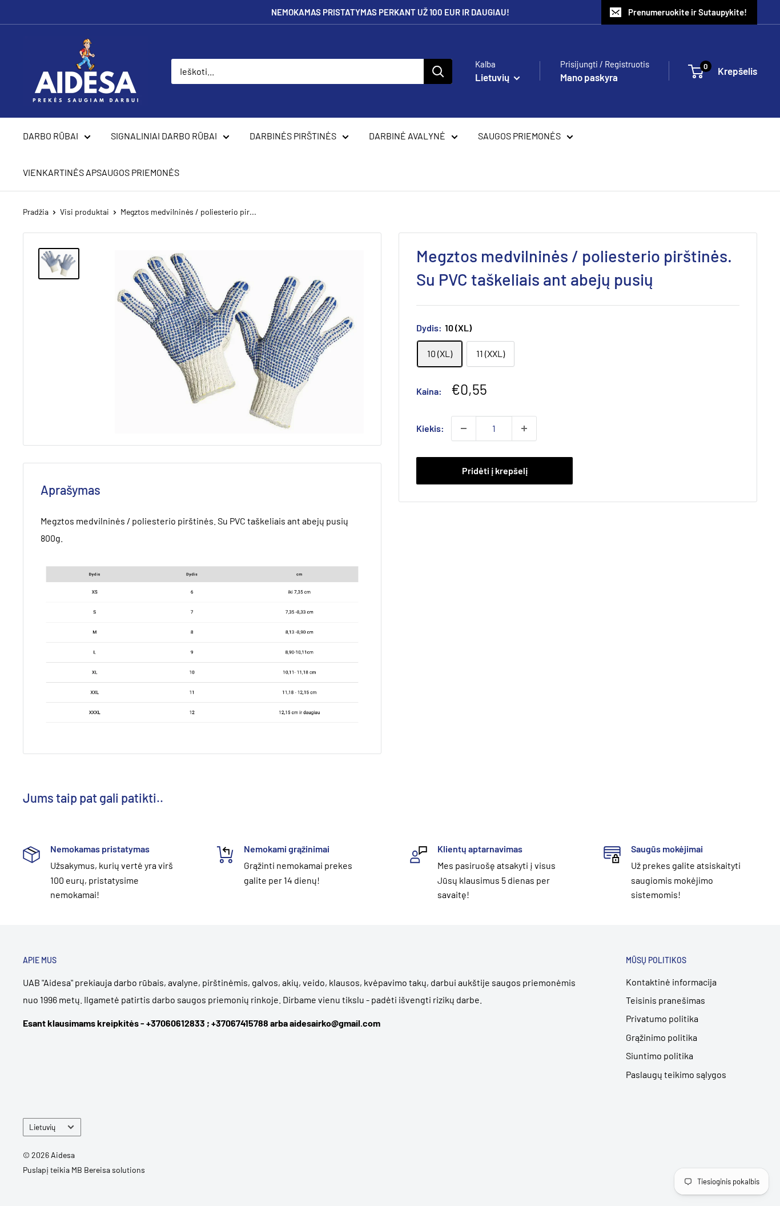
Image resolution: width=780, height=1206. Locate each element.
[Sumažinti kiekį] (464, 428)
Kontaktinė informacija (671, 981)
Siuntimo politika (659, 1055)
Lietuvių (42, 1127)
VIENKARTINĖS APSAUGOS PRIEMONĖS (101, 172)
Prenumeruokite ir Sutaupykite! (687, 12)
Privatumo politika (662, 1018)
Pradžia (36, 212)
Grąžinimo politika (661, 1037)
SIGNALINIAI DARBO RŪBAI (164, 135)
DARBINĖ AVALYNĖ (407, 135)
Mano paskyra (589, 77)
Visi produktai (84, 212)
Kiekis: (430, 428)
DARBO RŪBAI (50, 135)
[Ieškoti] (438, 71)
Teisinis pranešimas (665, 1000)
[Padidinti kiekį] (524, 428)
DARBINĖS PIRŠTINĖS (293, 135)
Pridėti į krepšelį (495, 470)
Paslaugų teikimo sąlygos (676, 1074)
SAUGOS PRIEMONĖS (519, 135)
